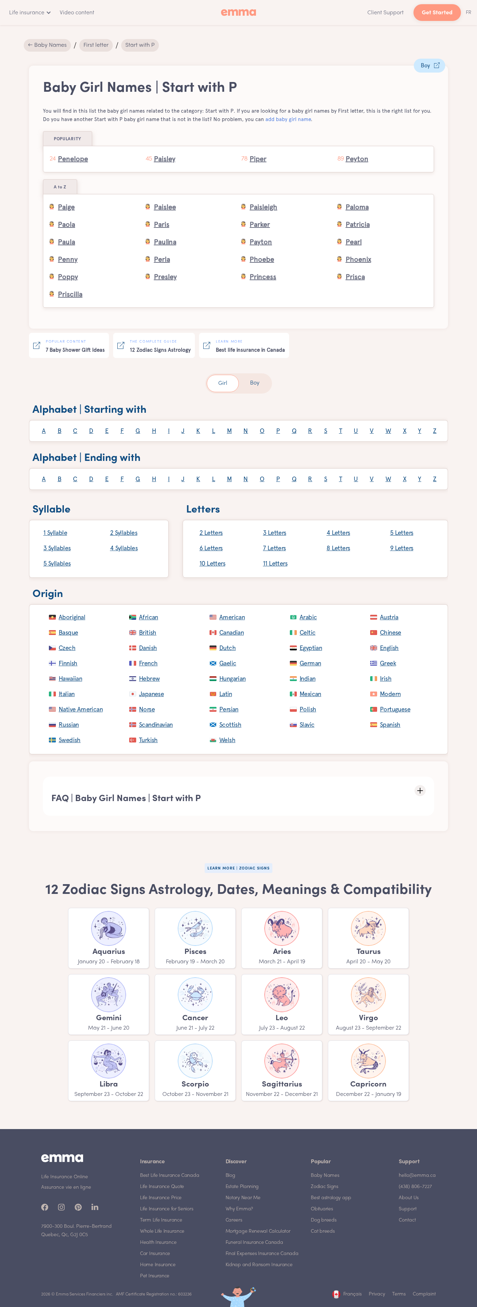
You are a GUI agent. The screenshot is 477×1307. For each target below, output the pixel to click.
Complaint (424, 1294)
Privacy (377, 1294)
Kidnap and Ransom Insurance (259, 1265)
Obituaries (322, 1209)
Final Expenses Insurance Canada (262, 1254)
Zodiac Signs (324, 1187)
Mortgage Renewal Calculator (258, 1231)
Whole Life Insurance (162, 1231)
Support (408, 1209)
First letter (96, 45)
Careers (234, 1220)
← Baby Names (47, 45)
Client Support (385, 13)
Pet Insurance (154, 1276)
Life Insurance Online (64, 1177)
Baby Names (325, 1175)
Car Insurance (155, 1254)
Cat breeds (323, 1231)
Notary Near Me (243, 1198)
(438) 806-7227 (415, 1187)
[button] (28, 13)
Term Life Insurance (161, 1220)
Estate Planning (242, 1187)
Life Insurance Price (161, 1198)
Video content (77, 13)
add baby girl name (288, 119)
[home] (238, 12)
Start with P (140, 45)
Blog (230, 1175)
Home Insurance (158, 1265)
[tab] (223, 383)
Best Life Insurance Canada (169, 1175)
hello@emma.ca (417, 1175)
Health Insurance (158, 1242)
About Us (409, 1198)
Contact (407, 1220)
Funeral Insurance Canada (254, 1242)
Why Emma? (239, 1209)
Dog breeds (323, 1220)
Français (352, 1294)
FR (468, 12)
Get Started (437, 13)
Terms (399, 1294)
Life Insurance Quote (162, 1187)
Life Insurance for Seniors (166, 1209)
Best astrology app (331, 1198)
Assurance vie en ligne (66, 1187)
